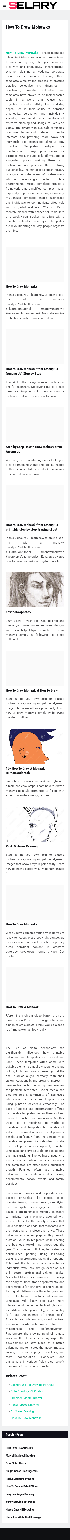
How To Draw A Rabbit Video (22, 1486)
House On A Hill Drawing (20, 1509)
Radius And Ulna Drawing (20, 1479)
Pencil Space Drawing (25, 1404)
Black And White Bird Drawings (23, 1517)
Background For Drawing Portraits (32, 1385)
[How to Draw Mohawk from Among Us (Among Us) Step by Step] (35, 346)
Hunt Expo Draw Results (19, 1448)
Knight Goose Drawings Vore (22, 1471)
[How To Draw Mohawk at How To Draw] (35, 668)
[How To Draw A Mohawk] (35, 984)
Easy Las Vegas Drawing (20, 1494)
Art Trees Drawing (22, 1411)
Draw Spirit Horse (16, 1463)
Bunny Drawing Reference (20, 1502)
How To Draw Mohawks (22, 53)
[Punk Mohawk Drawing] (35, 824)
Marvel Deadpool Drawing (20, 1455)
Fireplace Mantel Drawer (26, 1398)
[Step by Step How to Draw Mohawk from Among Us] (35, 424)
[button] (4, 5)
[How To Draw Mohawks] (35, 264)
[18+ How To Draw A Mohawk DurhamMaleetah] (35, 746)
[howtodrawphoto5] (35, 589)
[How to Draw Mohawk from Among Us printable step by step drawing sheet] (35, 502)
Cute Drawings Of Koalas (27, 1391)
